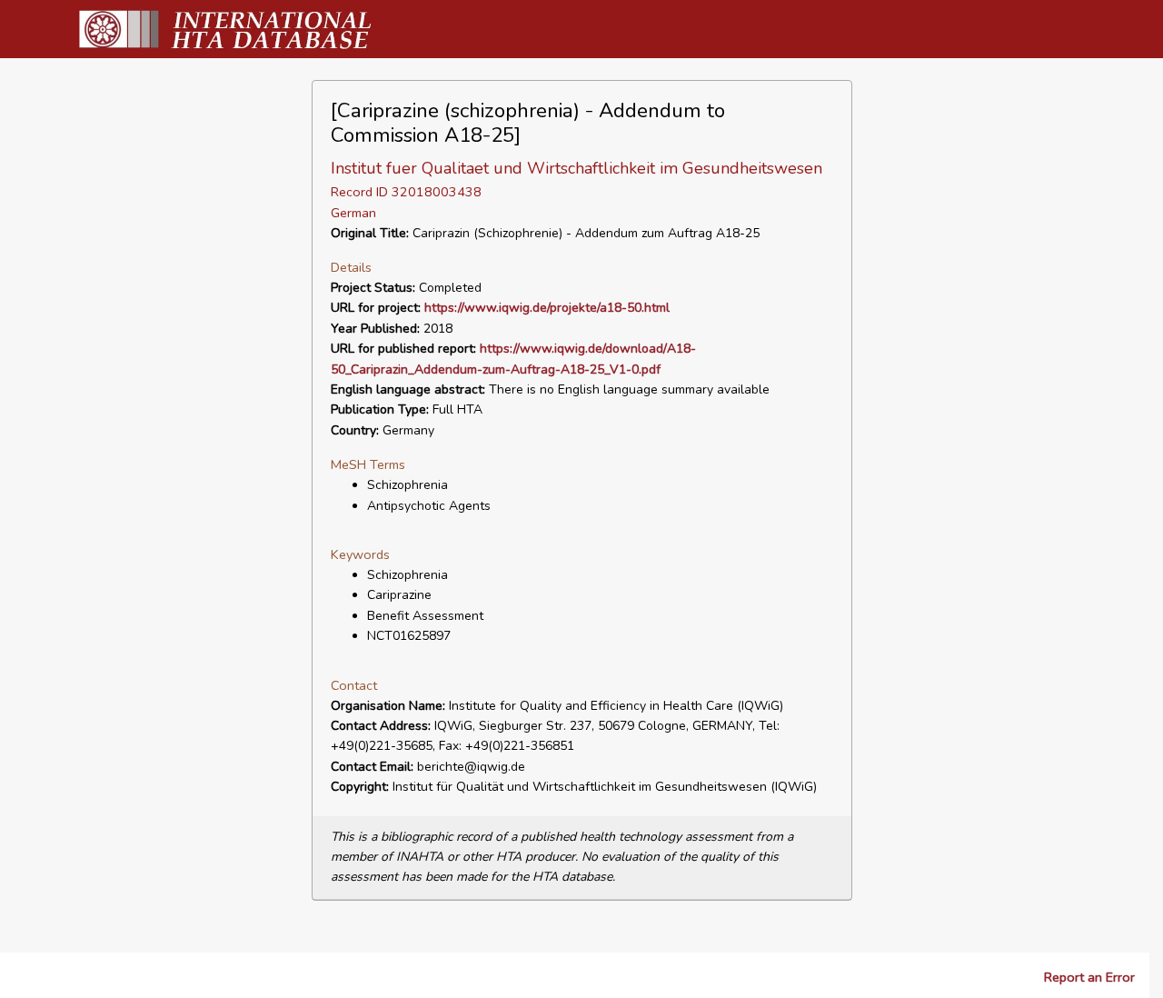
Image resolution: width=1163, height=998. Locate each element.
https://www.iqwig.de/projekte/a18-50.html (547, 307)
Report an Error (1089, 977)
